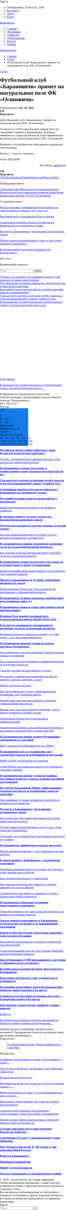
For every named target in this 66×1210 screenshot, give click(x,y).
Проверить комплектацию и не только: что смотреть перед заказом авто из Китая (31, 871)
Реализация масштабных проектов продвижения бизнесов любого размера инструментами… (29, 1022)
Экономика (14, 31)
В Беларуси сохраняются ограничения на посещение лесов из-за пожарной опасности (27, 627)
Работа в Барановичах (14, 1155)
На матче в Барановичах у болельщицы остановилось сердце (25, 811)
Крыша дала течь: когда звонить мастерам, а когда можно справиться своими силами (30, 711)
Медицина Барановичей (15, 1161)
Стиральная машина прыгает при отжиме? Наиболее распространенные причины (32, 952)
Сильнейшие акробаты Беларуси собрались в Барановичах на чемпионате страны (29, 491)
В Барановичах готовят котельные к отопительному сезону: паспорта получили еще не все (31, 303)
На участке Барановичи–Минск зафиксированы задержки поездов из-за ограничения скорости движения (30, 791)
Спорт (4, 71)
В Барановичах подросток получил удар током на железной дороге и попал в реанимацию (31, 563)
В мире (11, 44)
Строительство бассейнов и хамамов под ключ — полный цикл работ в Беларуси (31, 998)
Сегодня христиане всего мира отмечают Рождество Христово (26, 1130)
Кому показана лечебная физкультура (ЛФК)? (27, 745)
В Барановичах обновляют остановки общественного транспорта (24, 904)
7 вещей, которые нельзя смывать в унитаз (25, 670)
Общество (13, 34)
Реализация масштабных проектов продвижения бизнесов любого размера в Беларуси (31, 989)
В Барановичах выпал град (16, 1077)
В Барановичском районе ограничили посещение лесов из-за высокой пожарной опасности (31, 545)
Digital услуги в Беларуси (16, 1167)
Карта (10, 16)
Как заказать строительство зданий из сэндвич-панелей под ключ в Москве (28, 886)
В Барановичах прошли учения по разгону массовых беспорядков (27, 645)
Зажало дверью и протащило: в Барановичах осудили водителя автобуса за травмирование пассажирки (29, 923)
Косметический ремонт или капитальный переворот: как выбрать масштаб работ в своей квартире (32, 729)
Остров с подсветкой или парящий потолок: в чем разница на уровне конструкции (30, 278)
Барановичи (7, 22)
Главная (12, 28)
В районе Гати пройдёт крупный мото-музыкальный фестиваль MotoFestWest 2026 (28, 618)
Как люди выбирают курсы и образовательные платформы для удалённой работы (28, 693)
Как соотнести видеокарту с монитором (24, 878)
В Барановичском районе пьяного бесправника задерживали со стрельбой (30, 738)
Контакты (13, 10)
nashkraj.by (59, 165)
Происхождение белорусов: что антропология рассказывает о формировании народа (27, 591)
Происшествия (16, 38)
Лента (10, 13)
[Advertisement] (33, 342)
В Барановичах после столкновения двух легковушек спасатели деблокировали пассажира (31, 753)
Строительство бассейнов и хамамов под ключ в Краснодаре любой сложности (29, 895)
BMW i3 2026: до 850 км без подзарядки (24, 760)
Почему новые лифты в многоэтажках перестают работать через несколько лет (29, 1121)
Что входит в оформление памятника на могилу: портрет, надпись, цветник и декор (29, 678)
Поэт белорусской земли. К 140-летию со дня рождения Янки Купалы (28, 1148)
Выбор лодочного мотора (15, 685)
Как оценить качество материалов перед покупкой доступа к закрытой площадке (30, 554)
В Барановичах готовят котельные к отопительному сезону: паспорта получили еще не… (31, 387)
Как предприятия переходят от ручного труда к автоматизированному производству (28, 536)
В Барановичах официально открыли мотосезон (30, 845)
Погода (11, 41)
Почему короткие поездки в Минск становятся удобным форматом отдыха (28, 702)
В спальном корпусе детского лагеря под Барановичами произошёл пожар (26, 518)
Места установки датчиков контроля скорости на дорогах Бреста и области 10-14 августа (29, 209)
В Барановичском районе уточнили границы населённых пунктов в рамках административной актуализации (32, 778)
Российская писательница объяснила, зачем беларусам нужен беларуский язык (27, 452)
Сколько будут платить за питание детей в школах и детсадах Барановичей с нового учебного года (31, 297)
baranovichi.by (8, 50)
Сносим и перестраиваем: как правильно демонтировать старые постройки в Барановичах (29, 1112)
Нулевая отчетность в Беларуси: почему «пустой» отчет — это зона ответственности (30, 636)
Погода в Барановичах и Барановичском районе (31, 1173)
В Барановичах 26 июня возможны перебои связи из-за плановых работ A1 (31, 600)
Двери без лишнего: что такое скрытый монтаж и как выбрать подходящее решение (32, 913)
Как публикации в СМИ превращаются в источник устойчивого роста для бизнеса (33, 961)
